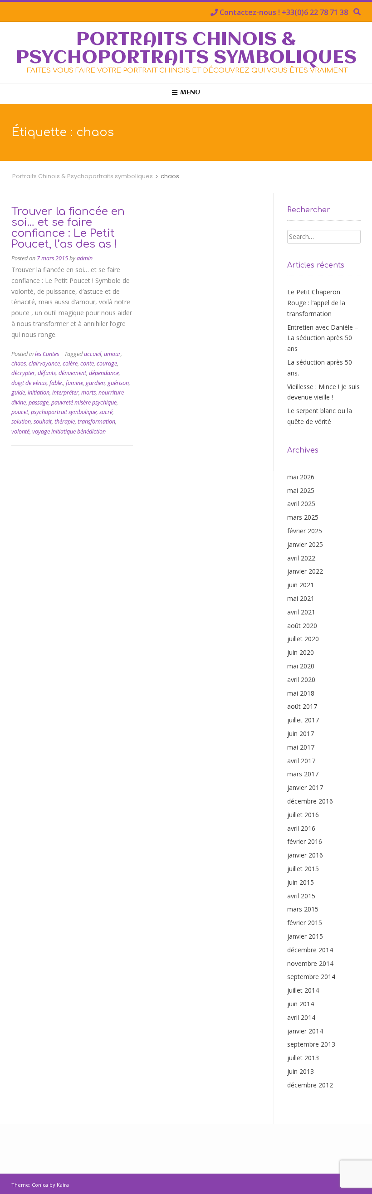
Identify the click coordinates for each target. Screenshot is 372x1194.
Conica (40, 1184)
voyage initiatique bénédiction (69, 431)
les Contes (47, 354)
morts (88, 392)
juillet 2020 (303, 638)
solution (21, 421)
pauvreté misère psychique (84, 402)
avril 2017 (301, 760)
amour (112, 354)
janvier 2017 (305, 787)
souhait (43, 421)
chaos (18, 363)
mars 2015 (302, 909)
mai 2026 (300, 477)
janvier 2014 (305, 1031)
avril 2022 (301, 558)
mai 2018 (300, 693)
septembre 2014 (311, 976)
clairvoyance (44, 363)
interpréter (65, 392)
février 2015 (304, 922)
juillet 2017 (303, 720)
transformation (96, 421)
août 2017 (302, 706)
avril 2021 (301, 612)
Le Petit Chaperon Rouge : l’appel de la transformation (316, 303)
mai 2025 (300, 490)
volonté (20, 431)
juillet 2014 (303, 990)
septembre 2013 (311, 1044)
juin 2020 (300, 652)
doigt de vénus (29, 383)
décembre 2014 (310, 949)
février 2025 (304, 530)
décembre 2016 (310, 801)
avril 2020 (301, 679)
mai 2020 (300, 666)
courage (107, 363)
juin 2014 (300, 1003)
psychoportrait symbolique (64, 412)
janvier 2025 (305, 544)
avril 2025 (301, 503)
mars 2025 (302, 517)
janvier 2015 (305, 936)
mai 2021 (300, 598)
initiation (38, 392)
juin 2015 (300, 882)
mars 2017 (302, 774)
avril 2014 (301, 1017)
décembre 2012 (310, 1085)
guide (18, 392)
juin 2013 (300, 1071)
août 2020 (302, 625)
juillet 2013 (303, 1057)
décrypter (23, 373)
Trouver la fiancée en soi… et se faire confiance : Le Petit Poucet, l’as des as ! (68, 227)
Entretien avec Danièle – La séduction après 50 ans (322, 338)
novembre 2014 (310, 963)
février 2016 (304, 841)
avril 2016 (301, 828)
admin (85, 258)
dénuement (72, 373)
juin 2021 (300, 584)
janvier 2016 (305, 855)
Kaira (63, 1184)
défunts (47, 373)
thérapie (64, 421)
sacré (106, 412)
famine (74, 383)
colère (70, 363)
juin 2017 (300, 733)
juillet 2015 (303, 868)
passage (39, 402)
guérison (118, 383)
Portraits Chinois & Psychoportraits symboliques (186, 49)
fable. (56, 383)
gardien (95, 383)
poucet (19, 412)
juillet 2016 (303, 814)
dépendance (104, 373)
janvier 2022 (305, 571)
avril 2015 (301, 896)
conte (87, 363)
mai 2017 (300, 747)
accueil (92, 354)
